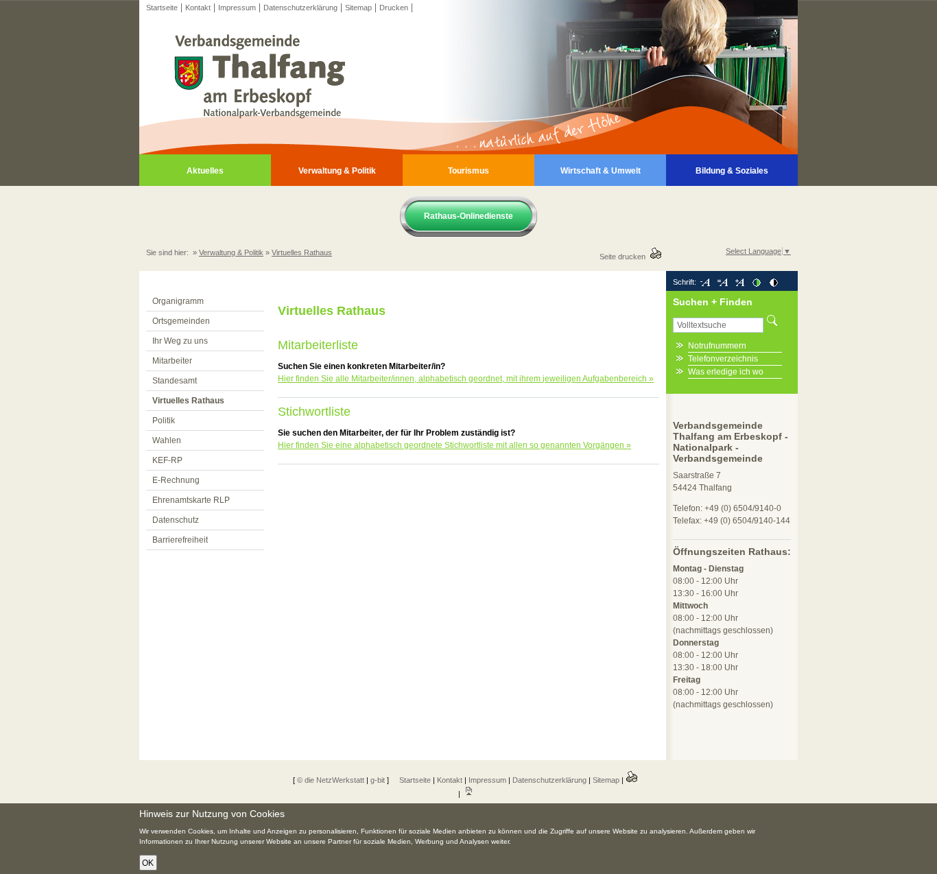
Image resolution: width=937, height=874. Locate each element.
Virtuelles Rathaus (302, 252)
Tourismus (468, 171)
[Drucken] (632, 780)
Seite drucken (625, 256)
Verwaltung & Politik (337, 171)
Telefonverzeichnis (723, 359)
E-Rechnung (176, 480)
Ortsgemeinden (181, 321)
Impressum (237, 7)
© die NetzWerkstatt (330, 780)
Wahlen (166, 440)
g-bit (377, 780)
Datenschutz (175, 520)
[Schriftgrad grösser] (739, 282)
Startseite (162, 7)
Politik (163, 420)
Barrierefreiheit (180, 540)
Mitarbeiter (172, 361)
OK (148, 863)
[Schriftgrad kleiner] (704, 282)
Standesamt (174, 381)
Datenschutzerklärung (300, 7)
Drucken (393, 7)
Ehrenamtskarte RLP (191, 500)
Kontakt (198, 7)
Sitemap (358, 7)
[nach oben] (468, 794)
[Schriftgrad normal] (722, 282)
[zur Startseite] (468, 151)
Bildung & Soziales (732, 171)
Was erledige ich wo (725, 372)
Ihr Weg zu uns (180, 341)
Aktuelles (205, 171)
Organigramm (178, 301)
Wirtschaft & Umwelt (600, 171)
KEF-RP (167, 460)
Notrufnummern (717, 346)
